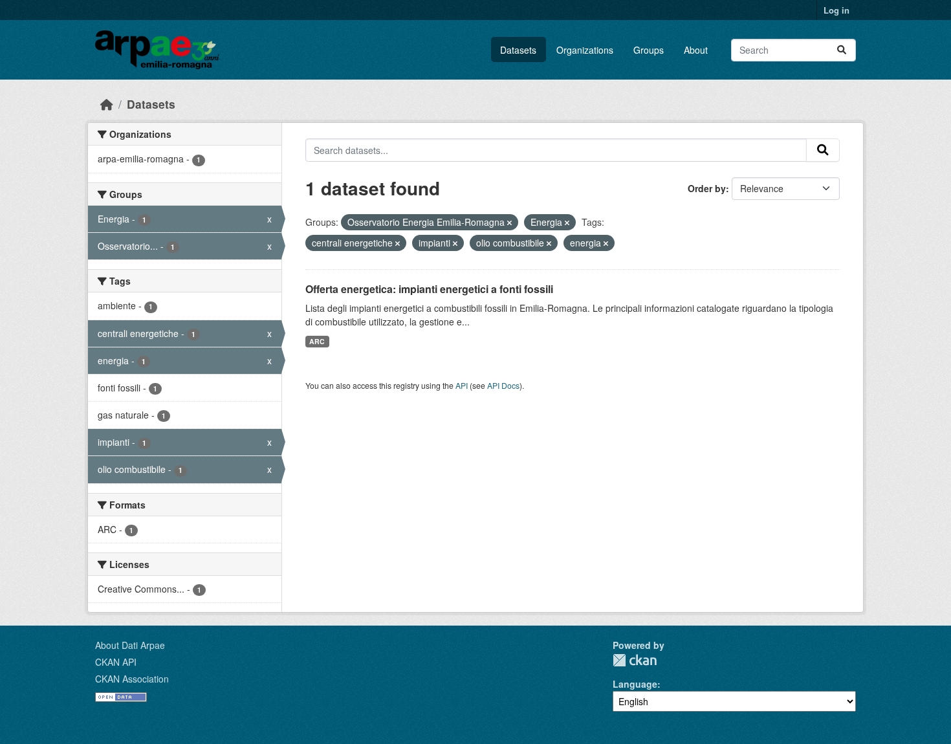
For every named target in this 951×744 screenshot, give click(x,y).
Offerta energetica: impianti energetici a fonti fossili (429, 288)
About (696, 49)
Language (635, 683)
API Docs (503, 385)
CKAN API (116, 661)
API (461, 385)
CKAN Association (132, 678)
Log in (836, 10)
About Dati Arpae (130, 645)
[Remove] (509, 222)
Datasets (518, 49)
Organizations (584, 49)
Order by (707, 188)
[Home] (106, 104)
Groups (648, 49)
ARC (317, 341)
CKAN (635, 660)
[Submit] (842, 50)
